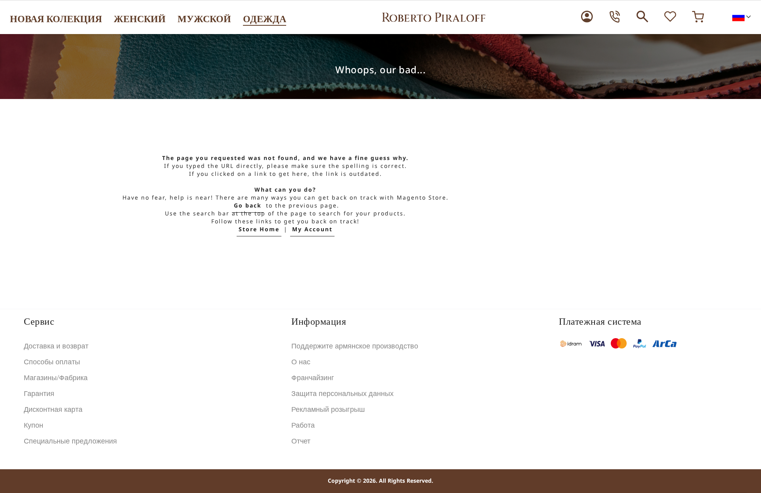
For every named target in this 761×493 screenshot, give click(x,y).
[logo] (434, 17)
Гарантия (39, 393)
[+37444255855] (615, 17)
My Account (312, 229)
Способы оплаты (52, 361)
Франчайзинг (312, 377)
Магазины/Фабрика (56, 377)
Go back (248, 205)
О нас (300, 361)
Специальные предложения (70, 441)
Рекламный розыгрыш (328, 409)
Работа (303, 425)
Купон (33, 425)
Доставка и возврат (56, 346)
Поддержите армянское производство (354, 346)
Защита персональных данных (342, 393)
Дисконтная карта (53, 409)
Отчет (300, 441)
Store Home (259, 229)
